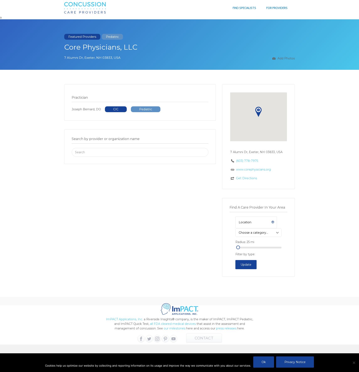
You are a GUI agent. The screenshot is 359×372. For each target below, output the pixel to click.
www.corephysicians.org (253, 169)
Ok (264, 362)
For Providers (277, 8)
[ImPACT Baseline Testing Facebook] (141, 339)
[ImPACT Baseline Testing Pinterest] (165, 339)
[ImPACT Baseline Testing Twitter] (149, 339)
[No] (354, 363)
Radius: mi (244, 242)
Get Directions (246, 178)
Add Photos (286, 58)
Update (246, 264)
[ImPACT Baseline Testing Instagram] (157, 339)
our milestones (175, 328)
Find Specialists (244, 8)
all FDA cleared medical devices (173, 324)
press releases (226, 328)
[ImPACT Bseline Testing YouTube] (173, 339)
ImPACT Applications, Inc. (124, 319)
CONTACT (204, 338)
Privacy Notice (295, 362)
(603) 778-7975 (247, 161)
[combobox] (258, 232)
